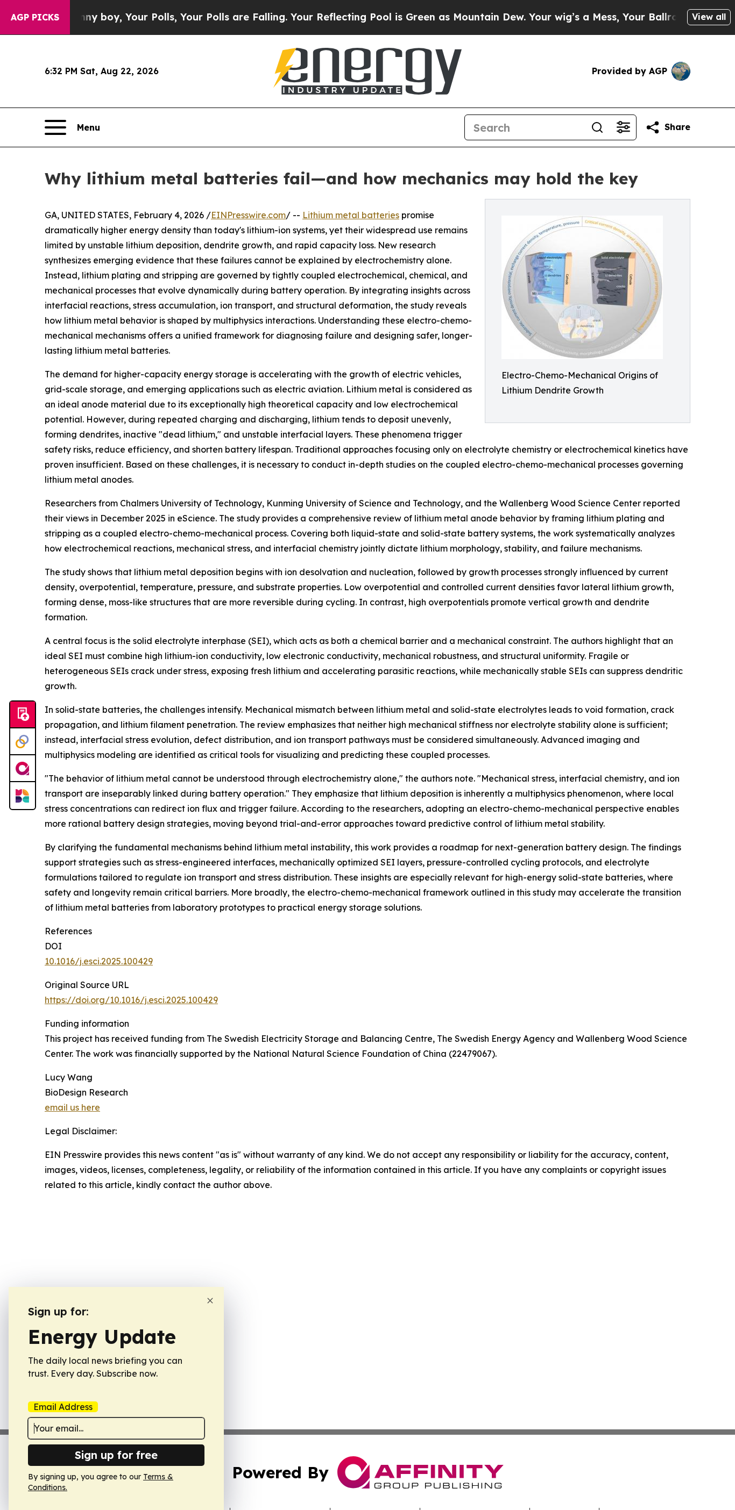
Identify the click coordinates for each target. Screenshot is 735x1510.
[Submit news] (22, 715)
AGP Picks (35, 17)
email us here (72, 1107)
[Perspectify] (22, 741)
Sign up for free (116, 1455)
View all (709, 16)
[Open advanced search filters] (623, 127)
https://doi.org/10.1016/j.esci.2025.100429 (131, 999)
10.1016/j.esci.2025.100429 (99, 961)
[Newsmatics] (22, 795)
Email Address (63, 1406)
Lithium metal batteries (350, 215)
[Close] (210, 1301)
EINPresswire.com (248, 215)
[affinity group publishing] (22, 768)
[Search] (597, 127)
